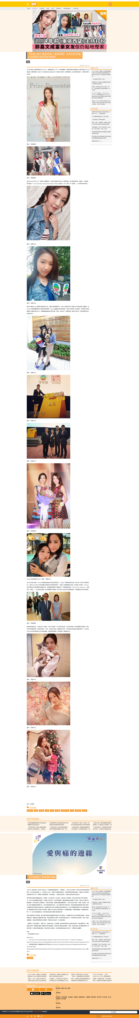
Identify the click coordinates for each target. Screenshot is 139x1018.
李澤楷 (57, 810)
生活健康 (70, 997)
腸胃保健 (93, 997)
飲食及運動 (64, 997)
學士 (52, 810)
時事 (48, 8)
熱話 (66, 988)
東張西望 (78, 810)
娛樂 (28, 62)
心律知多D (76, 8)
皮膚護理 (58, 999)
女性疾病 (104, 997)
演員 (36, 810)
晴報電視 (34, 8)
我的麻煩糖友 (67, 8)
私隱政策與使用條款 (37, 1011)
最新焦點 (58, 988)
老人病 (109, 997)
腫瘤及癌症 (82, 997)
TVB (72, 810)
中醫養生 (75, 997)
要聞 (62, 988)
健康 (29, 8)
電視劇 (41, 810)
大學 (47, 810)
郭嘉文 (84, 810)
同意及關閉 (113, 1012)
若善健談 (30, 958)
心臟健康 (88, 997)
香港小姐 (30, 810)
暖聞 (69, 988)
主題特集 (42, 8)
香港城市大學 (65, 810)
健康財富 (58, 8)
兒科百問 (99, 997)
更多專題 (63, 999)
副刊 (53, 8)
